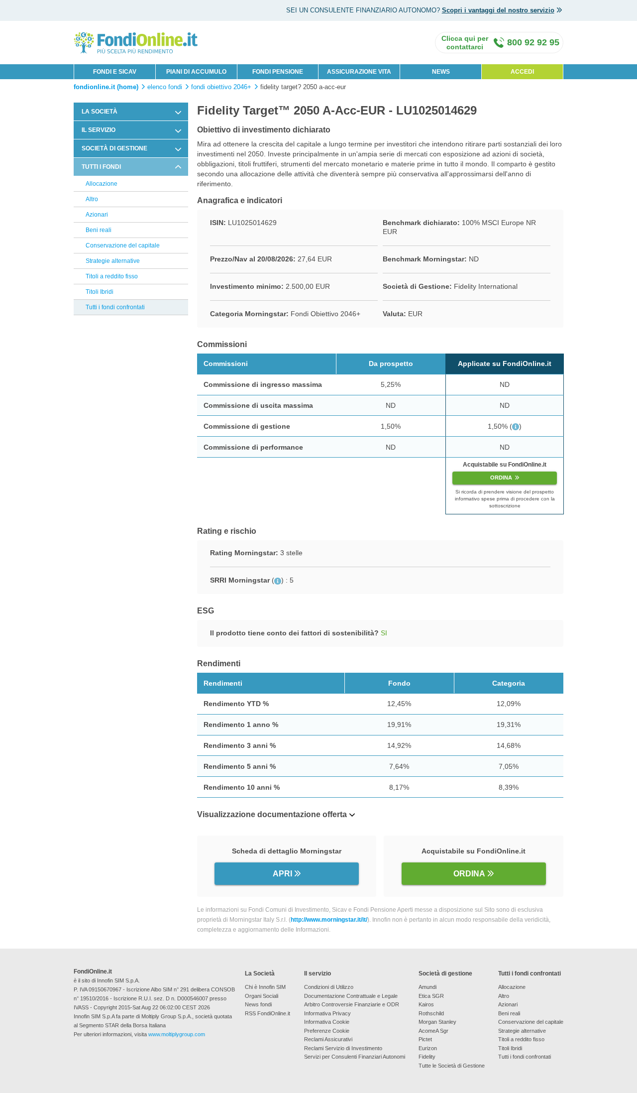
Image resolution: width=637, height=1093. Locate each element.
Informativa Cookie (326, 1022)
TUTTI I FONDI (101, 166)
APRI (282, 873)
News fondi (258, 1004)
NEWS (441, 71)
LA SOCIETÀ (99, 111)
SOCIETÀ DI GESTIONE (114, 148)
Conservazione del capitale (123, 245)
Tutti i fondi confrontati (115, 307)
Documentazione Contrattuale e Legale (351, 996)
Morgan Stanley (437, 1022)
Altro (92, 199)
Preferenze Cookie (326, 1031)
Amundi (427, 987)
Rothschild (431, 1013)
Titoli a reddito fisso (112, 276)
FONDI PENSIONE (277, 71)
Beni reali (98, 230)
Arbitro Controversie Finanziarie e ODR (351, 1004)
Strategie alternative (113, 260)
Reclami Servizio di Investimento (343, 1048)
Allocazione (101, 183)
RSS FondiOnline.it (267, 1013)
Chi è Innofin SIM (265, 987)
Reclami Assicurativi (328, 1039)
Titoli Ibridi (99, 291)
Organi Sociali (261, 996)
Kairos (426, 1004)
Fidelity (427, 1057)
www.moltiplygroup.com (176, 1034)
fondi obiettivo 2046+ (221, 87)
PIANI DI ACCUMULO (196, 71)
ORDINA (501, 478)
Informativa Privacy (327, 1013)
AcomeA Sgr (433, 1031)
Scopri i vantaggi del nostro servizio (498, 10)
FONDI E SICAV (114, 71)
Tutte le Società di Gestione (452, 1066)
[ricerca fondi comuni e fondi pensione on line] (136, 42)
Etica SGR (431, 996)
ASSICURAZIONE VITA (359, 71)
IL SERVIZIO (98, 129)
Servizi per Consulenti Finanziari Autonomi (354, 1057)
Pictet (425, 1039)
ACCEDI (522, 71)
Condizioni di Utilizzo (328, 987)
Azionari (97, 214)
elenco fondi (164, 87)
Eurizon (428, 1048)
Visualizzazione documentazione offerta (272, 814)
